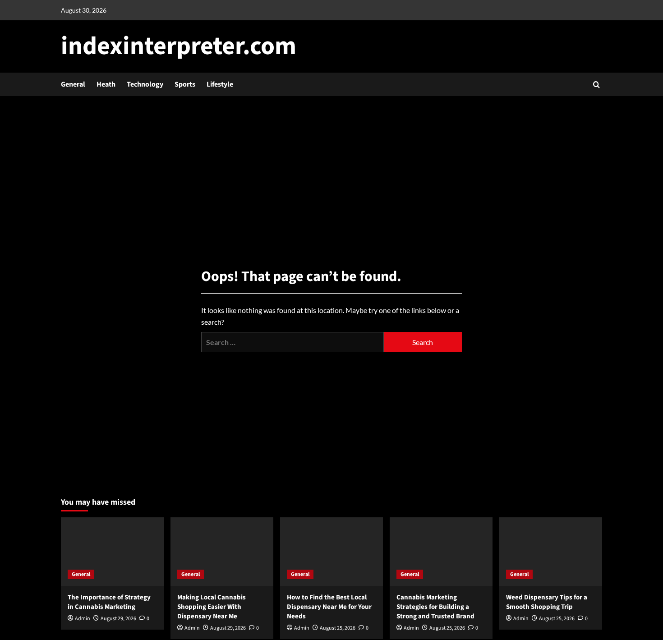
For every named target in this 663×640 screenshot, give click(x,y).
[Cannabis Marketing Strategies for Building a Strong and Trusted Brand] (441, 551)
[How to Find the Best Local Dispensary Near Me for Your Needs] (331, 551)
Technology (145, 84)
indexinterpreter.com (178, 46)
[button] (596, 84)
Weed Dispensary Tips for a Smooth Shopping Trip (546, 602)
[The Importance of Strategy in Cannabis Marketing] (112, 551)
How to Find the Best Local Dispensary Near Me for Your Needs (329, 607)
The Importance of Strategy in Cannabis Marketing (109, 602)
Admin (82, 618)
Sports (185, 84)
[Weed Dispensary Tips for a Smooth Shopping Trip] (550, 551)
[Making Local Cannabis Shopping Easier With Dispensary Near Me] (221, 551)
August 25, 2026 (337, 628)
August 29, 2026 (118, 618)
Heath (106, 84)
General (73, 84)
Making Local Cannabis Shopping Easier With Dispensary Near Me (211, 607)
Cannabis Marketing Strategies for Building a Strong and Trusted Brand (435, 607)
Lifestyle (220, 84)
